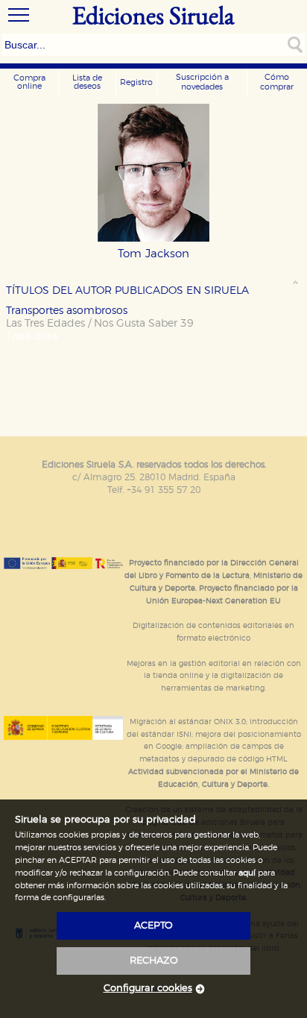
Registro (136, 82)
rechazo (154, 961)
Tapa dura (31, 336)
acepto (153, 926)
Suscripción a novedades (202, 82)
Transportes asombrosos (66, 310)
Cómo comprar (277, 82)
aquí (247, 873)
